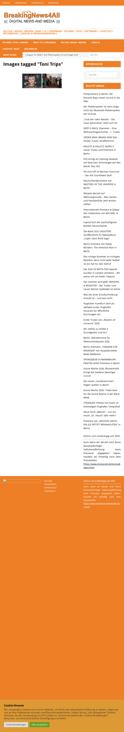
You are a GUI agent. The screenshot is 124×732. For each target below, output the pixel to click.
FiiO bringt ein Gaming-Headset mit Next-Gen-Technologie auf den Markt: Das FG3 (102, 162)
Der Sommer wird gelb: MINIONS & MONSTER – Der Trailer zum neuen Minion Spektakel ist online (101, 285)
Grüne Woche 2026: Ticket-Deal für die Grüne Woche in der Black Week (101, 394)
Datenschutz (37, 3)
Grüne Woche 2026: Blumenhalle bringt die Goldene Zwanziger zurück (101, 372)
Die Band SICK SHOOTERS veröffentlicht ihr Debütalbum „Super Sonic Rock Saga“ (99, 235)
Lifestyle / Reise (11, 49)
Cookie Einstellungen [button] (16, 724)
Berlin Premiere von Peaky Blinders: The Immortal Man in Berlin (100, 247)
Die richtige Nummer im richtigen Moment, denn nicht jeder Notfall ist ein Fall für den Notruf (101, 260)
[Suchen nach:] (104, 54)
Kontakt (6, 3)
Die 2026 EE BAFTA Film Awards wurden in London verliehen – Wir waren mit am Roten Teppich (101, 273)
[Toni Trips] (32, 81)
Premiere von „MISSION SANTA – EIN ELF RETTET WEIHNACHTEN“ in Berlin (101, 424)
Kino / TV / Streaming (44, 42)
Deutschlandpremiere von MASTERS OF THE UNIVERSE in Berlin (99, 184)
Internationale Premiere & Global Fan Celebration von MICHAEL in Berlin (101, 213)
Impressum (53, 3)
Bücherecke (30, 49)
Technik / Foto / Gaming (15, 42)
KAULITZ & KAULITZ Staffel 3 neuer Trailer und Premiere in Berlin (99, 150)
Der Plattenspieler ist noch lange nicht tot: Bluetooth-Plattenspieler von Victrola (101, 110)
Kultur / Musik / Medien (73, 42)
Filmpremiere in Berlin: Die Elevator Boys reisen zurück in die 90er (101, 97)
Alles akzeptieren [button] (39, 724)
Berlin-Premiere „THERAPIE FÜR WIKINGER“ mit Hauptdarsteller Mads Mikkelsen (100, 350)
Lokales (95, 42)
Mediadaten (20, 3)
